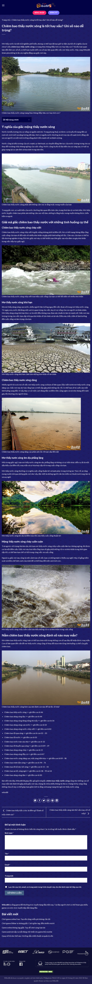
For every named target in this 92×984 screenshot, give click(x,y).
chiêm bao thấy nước (20, 47)
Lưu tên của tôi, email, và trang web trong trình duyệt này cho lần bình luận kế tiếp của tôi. (45, 887)
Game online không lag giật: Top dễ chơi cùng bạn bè (23, 927)
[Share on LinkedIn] (57, 801)
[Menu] (3, 5)
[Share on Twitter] (44, 801)
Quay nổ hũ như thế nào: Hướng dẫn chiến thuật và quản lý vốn (27, 936)
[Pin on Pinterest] (53, 801)
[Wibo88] (46, 5)
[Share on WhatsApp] (35, 801)
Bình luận (9, 833)
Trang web (9, 876)
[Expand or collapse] (28, 119)
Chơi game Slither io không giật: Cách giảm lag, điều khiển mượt (28, 923)
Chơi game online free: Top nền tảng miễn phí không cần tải (26, 919)
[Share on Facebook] (39, 801)
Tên (7, 854)
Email (7, 865)
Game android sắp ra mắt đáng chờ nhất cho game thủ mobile (27, 932)
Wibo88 (86, 50)
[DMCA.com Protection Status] (46, 971)
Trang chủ (6, 20)
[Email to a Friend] (48, 801)
